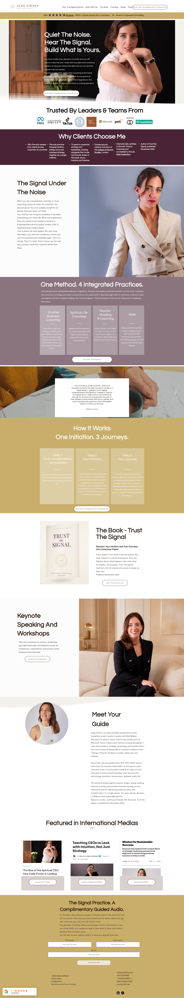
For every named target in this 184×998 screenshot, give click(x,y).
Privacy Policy (56, 978)
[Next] (175, 392)
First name (69, 940)
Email (93, 950)
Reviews (69, 15)
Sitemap (72, 984)
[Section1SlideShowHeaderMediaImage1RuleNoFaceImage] (89, 412)
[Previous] (8, 392)
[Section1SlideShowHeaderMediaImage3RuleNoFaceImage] (94, 412)
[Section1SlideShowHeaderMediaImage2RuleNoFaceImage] (92, 412)
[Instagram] (122, 992)
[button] (91, 7)
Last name (117, 940)
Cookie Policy (56, 981)
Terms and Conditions (60, 976)
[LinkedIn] (118, 992)
